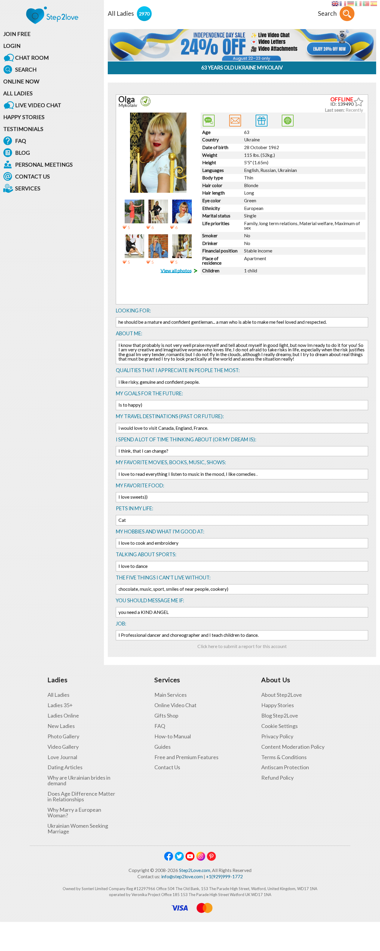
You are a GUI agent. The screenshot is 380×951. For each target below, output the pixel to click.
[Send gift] (261, 121)
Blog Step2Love (279, 715)
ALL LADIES (18, 93)
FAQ (20, 141)
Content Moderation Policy (292, 747)
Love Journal (62, 757)
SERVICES (27, 188)
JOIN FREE (17, 34)
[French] (342, 3)
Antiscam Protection (285, 767)
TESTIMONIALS (23, 129)
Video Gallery (63, 747)
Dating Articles (65, 767)
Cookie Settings (279, 726)
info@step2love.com (182, 876)
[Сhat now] (209, 121)
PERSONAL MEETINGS (44, 164)
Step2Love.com (194, 870)
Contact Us (167, 767)
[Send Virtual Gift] (288, 121)
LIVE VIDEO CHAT (38, 105)
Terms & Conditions (284, 757)
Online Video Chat (175, 705)
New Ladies (61, 726)
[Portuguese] (365, 3)
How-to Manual (172, 736)
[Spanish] (373, 3)
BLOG (22, 152)
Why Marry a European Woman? (74, 812)
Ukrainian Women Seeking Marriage (78, 828)
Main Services (170, 695)
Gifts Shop (166, 715)
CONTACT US (32, 176)
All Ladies (58, 695)
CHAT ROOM (32, 57)
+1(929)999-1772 (224, 876)
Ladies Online (63, 715)
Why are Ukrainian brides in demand (79, 780)
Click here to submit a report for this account (242, 646)
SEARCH (26, 69)
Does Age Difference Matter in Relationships (81, 796)
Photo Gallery (63, 736)
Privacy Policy (277, 736)
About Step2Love (281, 695)
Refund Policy (277, 778)
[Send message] (235, 121)
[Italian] (358, 3)
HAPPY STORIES (24, 117)
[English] (335, 3)
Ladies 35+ (60, 705)
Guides (162, 747)
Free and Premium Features (186, 757)
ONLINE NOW (21, 81)
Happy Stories (277, 705)
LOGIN (11, 45)
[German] (350, 3)
